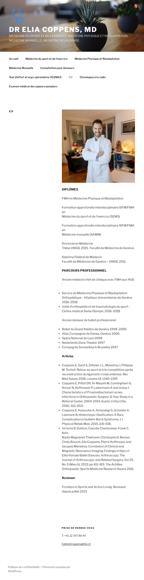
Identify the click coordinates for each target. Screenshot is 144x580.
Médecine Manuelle (21, 67)
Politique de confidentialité (24, 567)
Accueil (13, 58)
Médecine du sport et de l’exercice (47, 58)
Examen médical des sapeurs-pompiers (33, 86)
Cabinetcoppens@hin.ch (76, 543)
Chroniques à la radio (93, 77)
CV (71, 77)
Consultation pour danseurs (57, 67)
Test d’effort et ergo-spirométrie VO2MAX (35, 77)
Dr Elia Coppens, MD (53, 29)
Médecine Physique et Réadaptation (97, 58)
